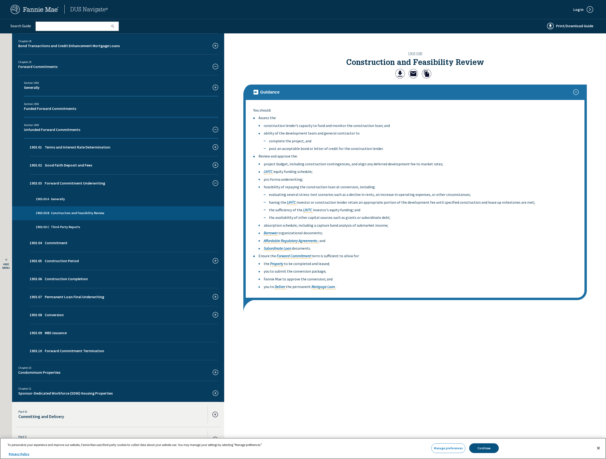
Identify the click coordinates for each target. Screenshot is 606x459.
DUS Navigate (89, 10)
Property (276, 263)
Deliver (280, 286)
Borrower (271, 232)
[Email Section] (413, 74)
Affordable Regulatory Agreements (290, 240)
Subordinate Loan (277, 248)
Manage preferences (448, 448)
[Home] (34, 12)
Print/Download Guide (574, 25)
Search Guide (20, 25)
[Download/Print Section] (400, 74)
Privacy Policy (19, 454)
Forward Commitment (294, 255)
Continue (483, 448)
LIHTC (268, 171)
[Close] (598, 448)
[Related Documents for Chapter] (426, 74)
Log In (578, 9)
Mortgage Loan (323, 286)
